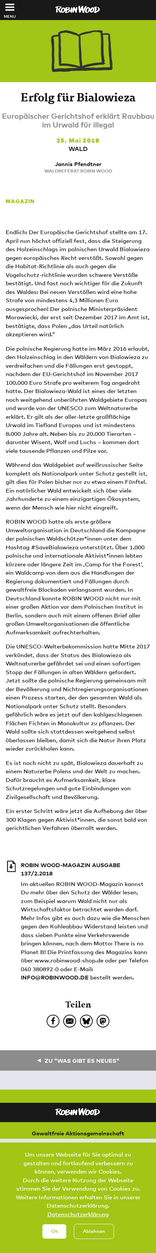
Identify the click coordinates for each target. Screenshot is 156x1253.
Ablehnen (94, 1231)
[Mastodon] (103, 1021)
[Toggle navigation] (10, 7)
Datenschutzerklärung (78, 1214)
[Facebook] (53, 1021)
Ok (54, 1231)
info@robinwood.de (55, 977)
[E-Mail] (69, 1021)
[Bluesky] (86, 1021)
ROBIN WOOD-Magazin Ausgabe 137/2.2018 (70, 869)
